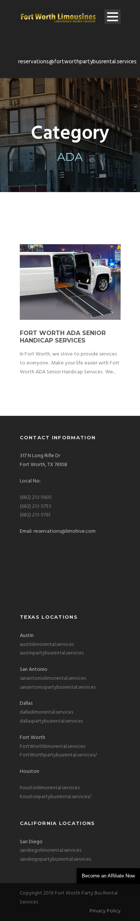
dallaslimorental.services (46, 712)
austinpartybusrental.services (52, 653)
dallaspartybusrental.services (51, 721)
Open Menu (113, 16)
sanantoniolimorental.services (53, 678)
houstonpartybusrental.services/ (55, 797)
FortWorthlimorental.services (52, 746)
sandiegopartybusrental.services (55, 859)
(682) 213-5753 (35, 506)
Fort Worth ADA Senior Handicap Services (63, 336)
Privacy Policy (105, 911)
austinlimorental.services (47, 644)
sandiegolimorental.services (50, 850)
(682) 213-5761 (35, 515)
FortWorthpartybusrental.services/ (58, 755)
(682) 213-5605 (36, 497)
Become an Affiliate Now (108, 876)
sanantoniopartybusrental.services (58, 687)
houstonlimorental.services (50, 788)
